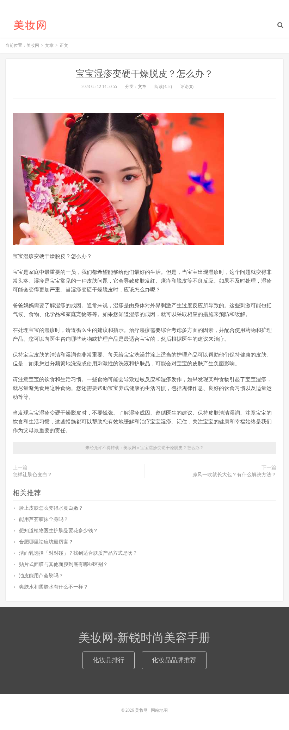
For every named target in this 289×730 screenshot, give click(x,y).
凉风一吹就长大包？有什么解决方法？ (234, 474)
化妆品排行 (108, 659)
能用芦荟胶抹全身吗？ (43, 519)
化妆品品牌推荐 (174, 659)
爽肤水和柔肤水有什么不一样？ (53, 587)
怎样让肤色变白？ (32, 474)
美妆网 (30, 25)
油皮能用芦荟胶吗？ (41, 575)
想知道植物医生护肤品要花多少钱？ (58, 530)
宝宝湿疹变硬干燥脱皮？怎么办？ (144, 74)
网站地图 (159, 710)
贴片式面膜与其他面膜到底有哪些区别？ (63, 564)
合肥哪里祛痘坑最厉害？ (46, 542)
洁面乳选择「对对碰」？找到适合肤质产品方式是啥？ (78, 553)
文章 (142, 86)
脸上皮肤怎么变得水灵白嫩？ (51, 508)
